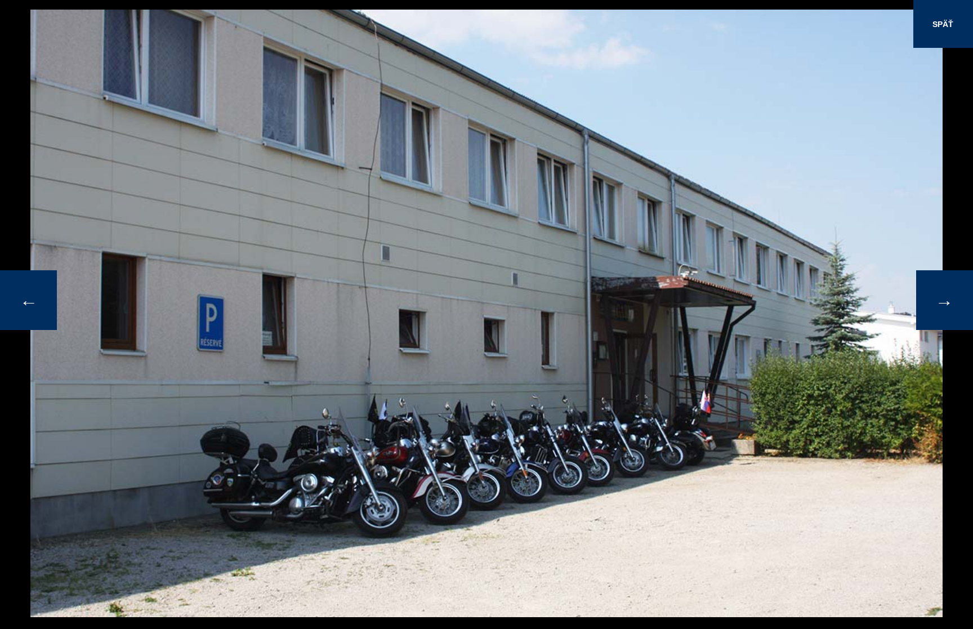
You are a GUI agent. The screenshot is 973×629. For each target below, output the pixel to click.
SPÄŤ (942, 24)
